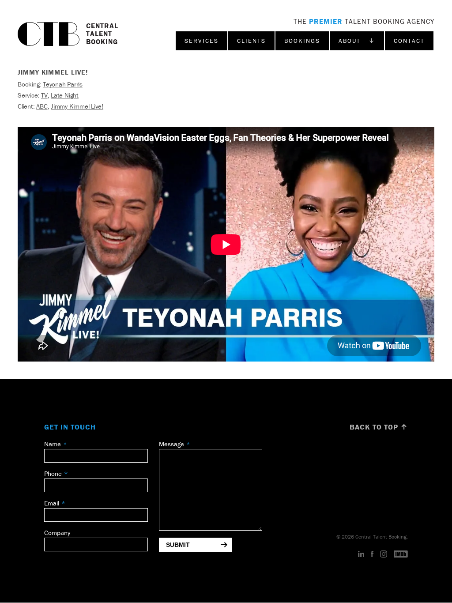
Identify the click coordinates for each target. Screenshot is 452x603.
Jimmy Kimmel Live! (77, 106)
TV (44, 95)
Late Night (65, 95)
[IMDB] (401, 554)
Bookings (302, 41)
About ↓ (357, 41)
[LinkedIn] (361, 554)
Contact (409, 41)
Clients (251, 41)
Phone (53, 473)
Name (52, 444)
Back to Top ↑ (379, 427)
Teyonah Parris (63, 84)
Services (201, 41)
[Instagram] (383, 554)
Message (171, 444)
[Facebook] (372, 554)
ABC (41, 106)
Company (57, 532)
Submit (178, 544)
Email (51, 503)
